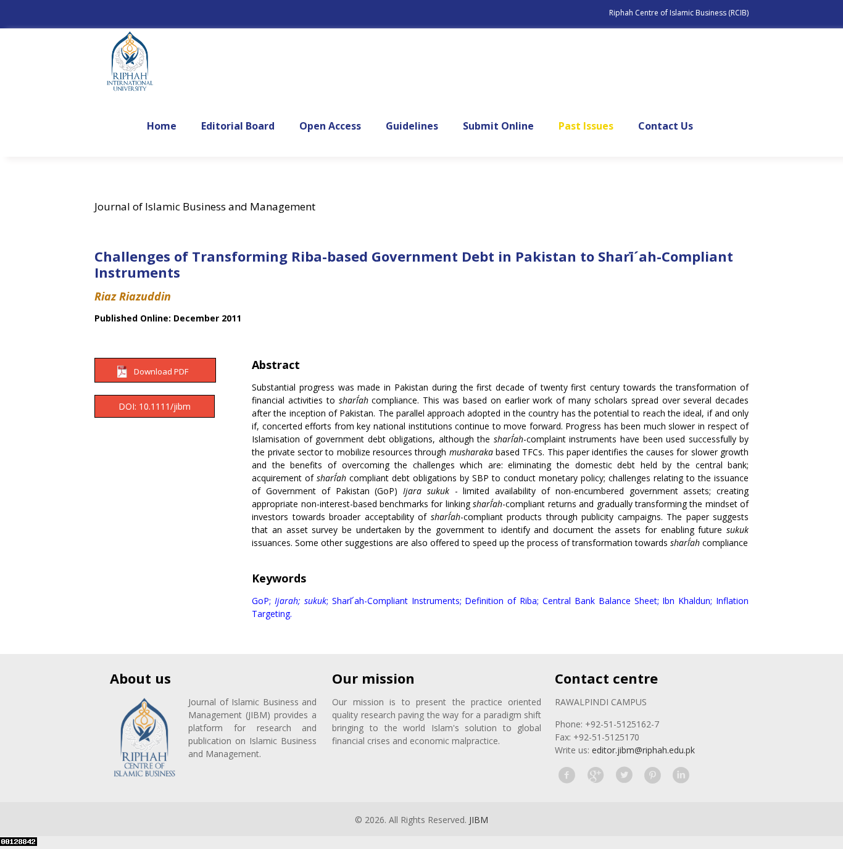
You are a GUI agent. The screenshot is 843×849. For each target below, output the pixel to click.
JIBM (478, 820)
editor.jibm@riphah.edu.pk (643, 750)
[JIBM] (130, 62)
